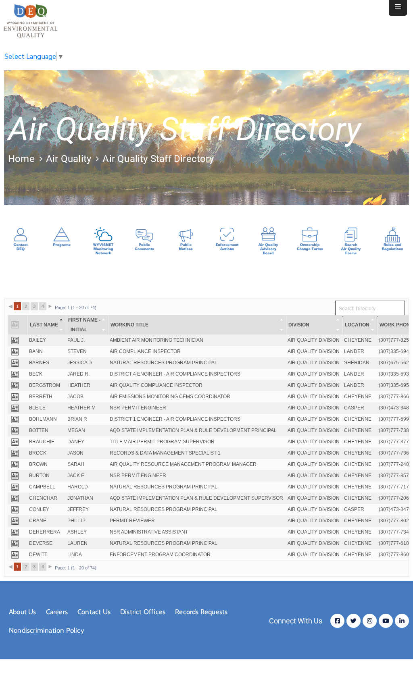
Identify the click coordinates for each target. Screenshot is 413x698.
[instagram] (370, 621)
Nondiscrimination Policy (46, 630)
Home (21, 158)
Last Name (44, 325)
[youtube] (386, 621)
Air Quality (68, 158)
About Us (22, 612)
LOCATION (357, 325)
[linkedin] (402, 621)
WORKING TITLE (129, 325)
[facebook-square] (337, 621)
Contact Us (94, 612)
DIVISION (298, 325)
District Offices (142, 612)
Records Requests (201, 612)
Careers (57, 612)
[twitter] (353, 621)
